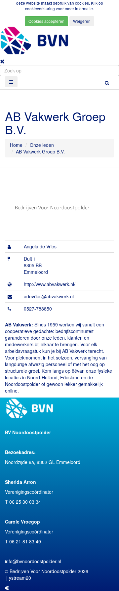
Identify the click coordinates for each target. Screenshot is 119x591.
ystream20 (20, 577)
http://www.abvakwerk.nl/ (49, 284)
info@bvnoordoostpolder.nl (33, 561)
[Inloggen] (7, 587)
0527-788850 (38, 308)
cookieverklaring (40, 8)
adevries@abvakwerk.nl (49, 296)
